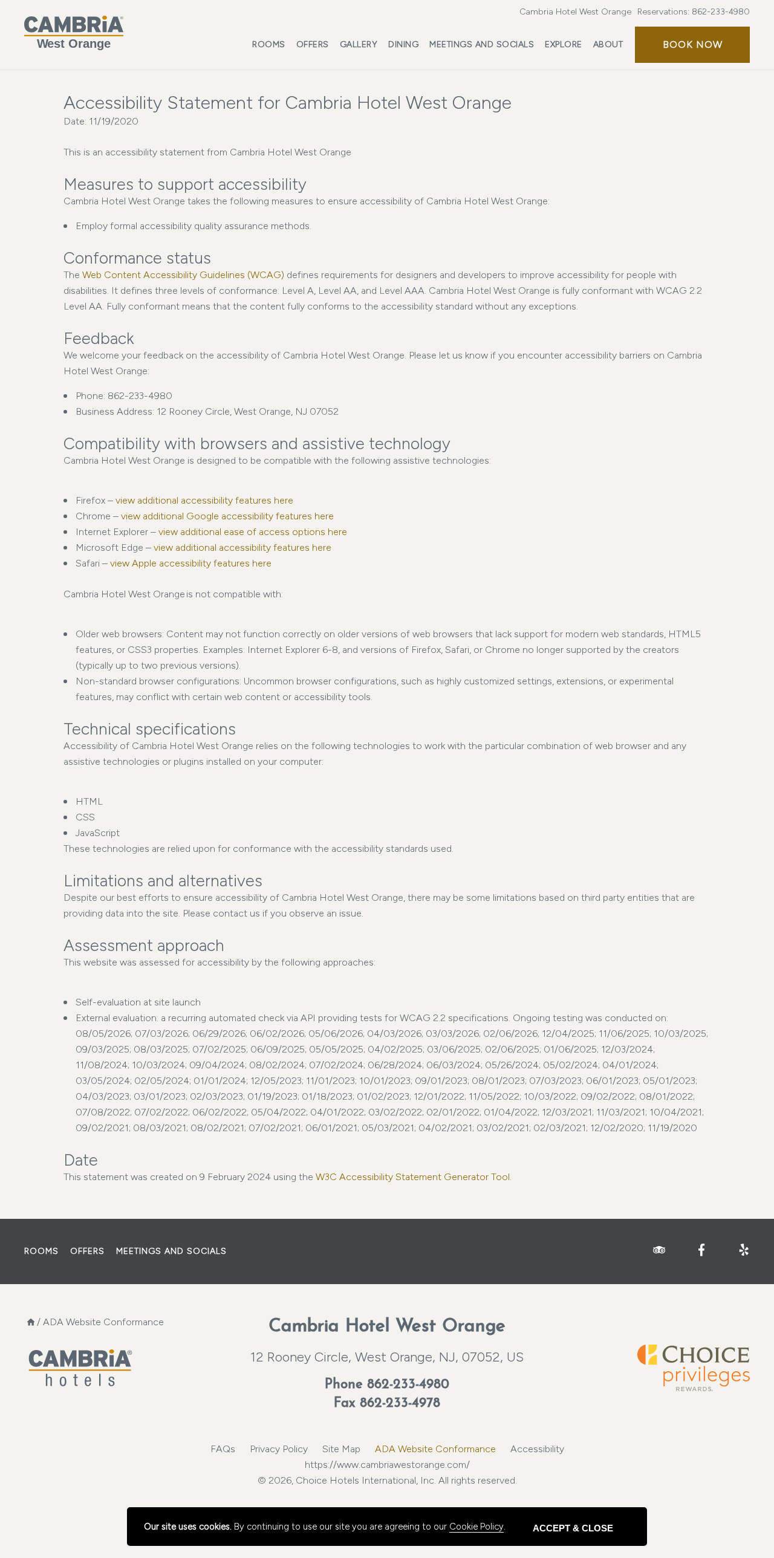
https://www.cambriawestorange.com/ (387, 1464)
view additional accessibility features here (204, 500)
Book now (693, 44)
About (608, 44)
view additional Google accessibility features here (227, 516)
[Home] (30, 1322)
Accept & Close (573, 1528)
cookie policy (476, 1526)
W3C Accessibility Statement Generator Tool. (414, 1177)
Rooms (268, 44)
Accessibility (537, 1449)
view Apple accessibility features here (191, 563)
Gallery (359, 44)
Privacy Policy (279, 1449)
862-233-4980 (721, 12)
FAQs (222, 1449)
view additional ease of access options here (252, 531)
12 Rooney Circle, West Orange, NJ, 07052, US (387, 1357)
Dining (403, 44)
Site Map (341, 1449)
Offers (312, 44)
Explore (563, 44)
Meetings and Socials (481, 44)
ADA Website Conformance (435, 1449)
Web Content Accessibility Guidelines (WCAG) (184, 275)
